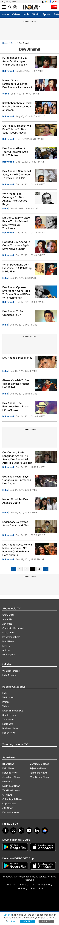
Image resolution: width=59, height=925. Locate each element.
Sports (47, 14)
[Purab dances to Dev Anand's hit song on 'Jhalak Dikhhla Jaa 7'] (46, 62)
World (35, 14)
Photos (5, 701)
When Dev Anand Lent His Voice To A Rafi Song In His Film (17, 268)
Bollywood (8, 71)
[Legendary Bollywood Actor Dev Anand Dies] (46, 526)
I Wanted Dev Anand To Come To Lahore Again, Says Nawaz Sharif (16, 245)
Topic (13, 43)
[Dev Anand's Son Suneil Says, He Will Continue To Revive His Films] (46, 175)
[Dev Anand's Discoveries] (46, 362)
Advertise (7, 623)
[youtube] (29, 830)
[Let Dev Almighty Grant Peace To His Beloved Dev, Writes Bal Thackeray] (46, 222)
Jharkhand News (11, 777)
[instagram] (21, 830)
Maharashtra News (39, 763)
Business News (10, 728)
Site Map (11, 884)
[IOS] (43, 1)
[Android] (46, 1)
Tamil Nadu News (11, 790)
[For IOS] (43, 866)
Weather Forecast (11, 670)
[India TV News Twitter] (53, 1)
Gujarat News (9, 803)
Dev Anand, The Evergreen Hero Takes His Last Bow (15, 406)
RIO (33, 888)
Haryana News (9, 772)
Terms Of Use (27, 884)
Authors (6, 650)
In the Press (8, 632)
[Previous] (13, 569)
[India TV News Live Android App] (15, 847)
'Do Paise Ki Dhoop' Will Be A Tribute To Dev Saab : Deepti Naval (16, 129)
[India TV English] (31, 7)
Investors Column (11, 637)
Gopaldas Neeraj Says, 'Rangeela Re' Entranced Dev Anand (16, 480)
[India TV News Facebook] (50, 1)
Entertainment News (12, 710)
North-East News (11, 786)
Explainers (7, 723)
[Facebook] (5, 830)
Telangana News (38, 772)
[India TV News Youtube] (56, 1)
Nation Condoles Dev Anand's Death (15, 501)
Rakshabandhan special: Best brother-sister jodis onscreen (17, 106)
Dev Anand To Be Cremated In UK (12, 313)
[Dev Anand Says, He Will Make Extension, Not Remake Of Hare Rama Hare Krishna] (46, 549)
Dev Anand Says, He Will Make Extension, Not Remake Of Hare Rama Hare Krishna (17, 550)
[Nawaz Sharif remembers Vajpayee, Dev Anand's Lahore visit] (46, 85)
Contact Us (8, 615)
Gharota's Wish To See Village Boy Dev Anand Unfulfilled (15, 384)
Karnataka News (10, 812)
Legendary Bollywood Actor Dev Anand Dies (15, 523)
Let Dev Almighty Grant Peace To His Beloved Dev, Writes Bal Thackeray (16, 223)
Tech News (8, 719)
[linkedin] (37, 830)
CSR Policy (21, 888)
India (26, 14)
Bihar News (8, 763)
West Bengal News (39, 777)
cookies (11, 921)
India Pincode (9, 675)
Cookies (7, 914)
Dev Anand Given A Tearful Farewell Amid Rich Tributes (15, 152)
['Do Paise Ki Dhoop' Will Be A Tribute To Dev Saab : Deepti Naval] (46, 130)
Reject (46, 921)
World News (8, 697)
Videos (16, 14)
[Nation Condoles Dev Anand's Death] (46, 503)
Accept (27, 921)
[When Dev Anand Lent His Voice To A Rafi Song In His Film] (46, 269)
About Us (7, 619)
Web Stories (8, 654)
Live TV (6, 645)
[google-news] (45, 830)
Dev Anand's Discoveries (17, 357)
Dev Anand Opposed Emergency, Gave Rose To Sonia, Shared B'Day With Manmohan (16, 292)
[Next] (45, 569)
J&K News (7, 808)
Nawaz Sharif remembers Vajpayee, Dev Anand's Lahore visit (17, 84)
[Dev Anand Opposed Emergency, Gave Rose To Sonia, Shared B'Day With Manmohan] (46, 291)
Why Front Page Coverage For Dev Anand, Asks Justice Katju (14, 199)
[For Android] (15, 866)
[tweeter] (13, 830)
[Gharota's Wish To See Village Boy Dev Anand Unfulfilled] (46, 385)
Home (5, 14)
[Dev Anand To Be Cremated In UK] (46, 316)
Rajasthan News (38, 768)
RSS (41, 888)
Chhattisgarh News (12, 799)
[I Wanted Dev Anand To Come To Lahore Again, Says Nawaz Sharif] (46, 246)
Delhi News (8, 768)
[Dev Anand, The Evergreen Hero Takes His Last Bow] (46, 407)
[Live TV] (54, 7)
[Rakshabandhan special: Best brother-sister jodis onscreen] (46, 107)
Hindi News (8, 641)
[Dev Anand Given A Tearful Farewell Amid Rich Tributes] (46, 153)
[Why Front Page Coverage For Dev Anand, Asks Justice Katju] (46, 198)
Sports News (9, 715)
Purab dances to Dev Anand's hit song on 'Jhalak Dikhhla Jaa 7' (14, 61)
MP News (7, 781)
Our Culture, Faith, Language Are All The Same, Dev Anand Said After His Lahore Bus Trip (17, 457)
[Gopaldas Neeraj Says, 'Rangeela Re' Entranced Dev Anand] (46, 481)
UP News (7, 794)
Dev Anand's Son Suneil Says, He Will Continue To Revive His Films (16, 174)
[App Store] (43, 847)
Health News (8, 732)
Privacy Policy (45, 884)
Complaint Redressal (12, 628)
